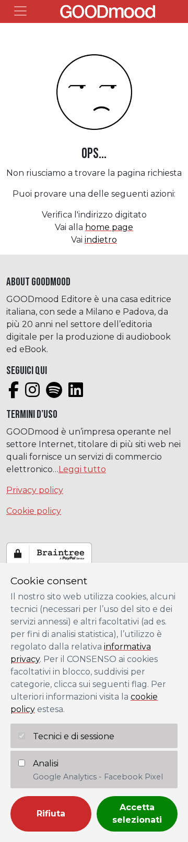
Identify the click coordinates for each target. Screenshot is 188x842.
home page (109, 227)
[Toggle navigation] (20, 11)
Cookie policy (33, 511)
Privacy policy (34, 490)
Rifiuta (51, 814)
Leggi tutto (82, 469)
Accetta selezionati (137, 813)
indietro (101, 240)
